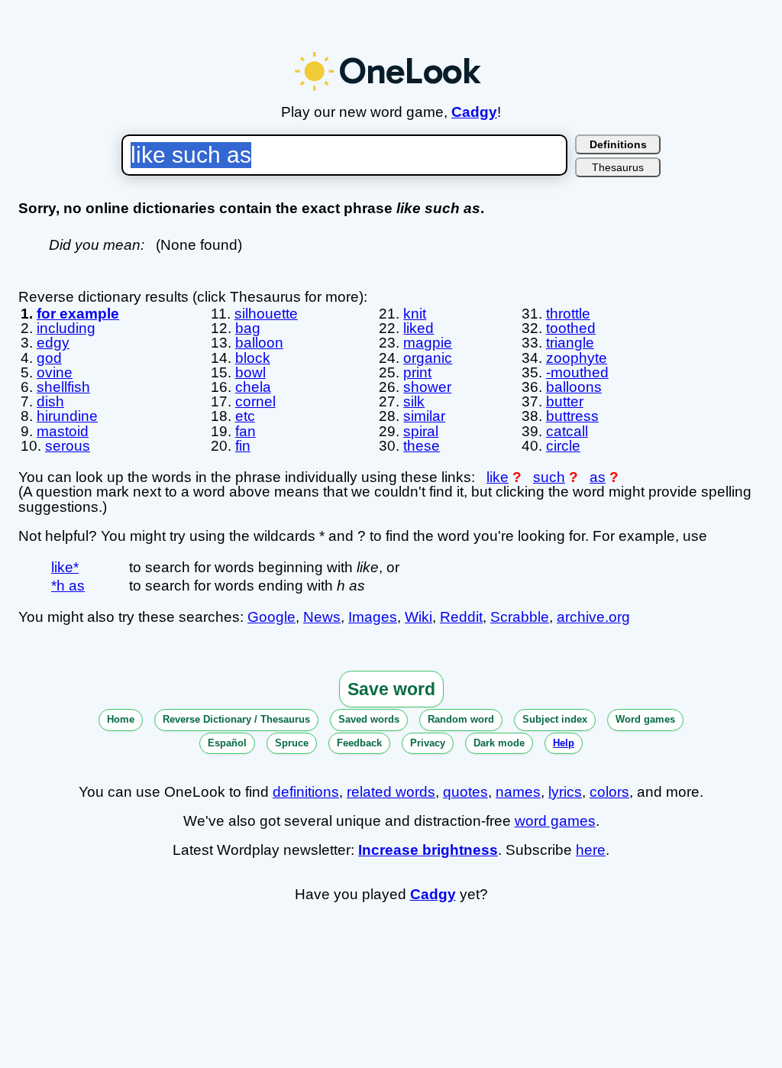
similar (424, 416)
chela (253, 387)
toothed (571, 328)
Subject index (554, 719)
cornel (255, 401)
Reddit (461, 617)
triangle (570, 343)
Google (271, 617)
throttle (568, 314)
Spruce (292, 743)
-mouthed (577, 372)
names (518, 792)
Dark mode (499, 743)
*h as (68, 586)
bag (247, 328)
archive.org (593, 617)
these (421, 446)
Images (372, 617)
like (497, 477)
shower (427, 387)
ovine (55, 372)
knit (414, 314)
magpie (427, 343)
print (417, 372)
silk (414, 401)
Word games (645, 719)
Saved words (368, 719)
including (66, 328)
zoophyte (576, 358)
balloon (259, 343)
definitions (306, 792)
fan (245, 431)
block (252, 358)
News (322, 617)
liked (418, 328)
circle (563, 446)
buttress (572, 416)
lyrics (565, 792)
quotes (465, 792)
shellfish (63, 387)
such (549, 477)
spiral (420, 431)
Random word (461, 719)
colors (609, 792)
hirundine (67, 416)
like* (65, 567)
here (591, 850)
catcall (567, 431)
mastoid (63, 431)
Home (120, 719)
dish (50, 401)
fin (242, 446)
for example (78, 314)
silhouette (266, 314)
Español (227, 743)
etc (245, 416)
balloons (574, 387)
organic (427, 358)
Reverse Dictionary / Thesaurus (236, 719)
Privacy (427, 743)
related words (391, 792)
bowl (250, 372)
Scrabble (519, 617)
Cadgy (474, 112)
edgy (53, 343)
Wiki (418, 617)
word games (555, 821)
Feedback (359, 743)
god (49, 358)
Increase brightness (428, 850)
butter (564, 401)
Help (563, 743)
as (598, 477)
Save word (391, 689)
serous (67, 446)
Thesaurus (618, 167)
